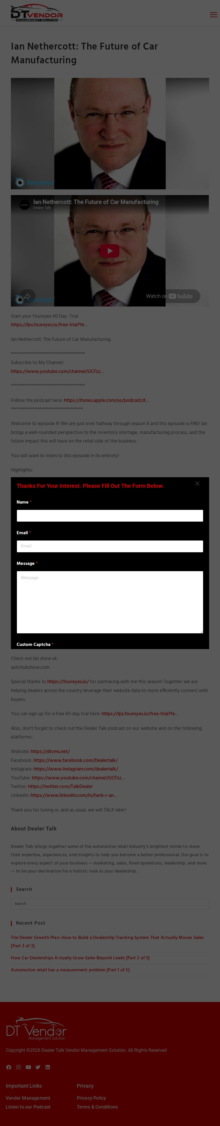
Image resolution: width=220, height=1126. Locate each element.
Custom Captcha (35, 645)
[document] (110, 563)
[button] (197, 483)
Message (27, 564)
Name (24, 502)
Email (24, 533)
